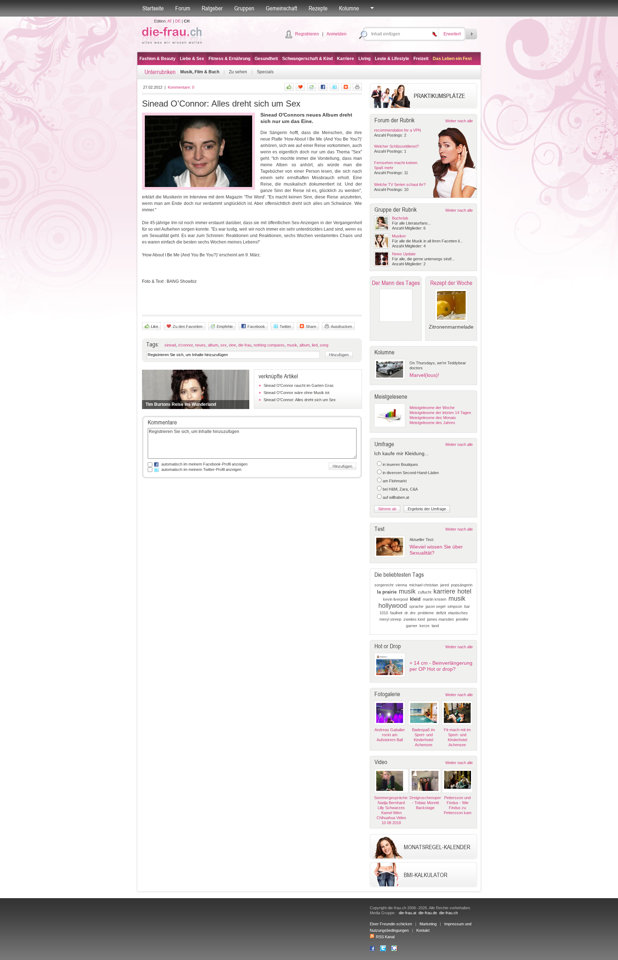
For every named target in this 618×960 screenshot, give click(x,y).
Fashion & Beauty (157, 58)
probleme (426, 613)
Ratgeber (212, 8)
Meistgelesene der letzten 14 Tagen (440, 412)
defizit (441, 613)
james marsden (440, 619)
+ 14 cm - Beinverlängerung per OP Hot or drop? (440, 666)
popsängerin (461, 585)
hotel (464, 591)
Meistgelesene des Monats (432, 417)
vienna (401, 585)
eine (232, 345)
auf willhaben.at (396, 497)
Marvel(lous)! (424, 375)
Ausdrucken (341, 326)
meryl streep (390, 619)
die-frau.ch (448, 913)
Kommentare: (181, 87)
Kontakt (423, 930)
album (213, 345)
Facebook (256, 326)
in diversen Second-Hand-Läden (411, 473)
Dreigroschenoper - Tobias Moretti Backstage (425, 803)
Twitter (285, 326)
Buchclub (400, 218)
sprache (416, 606)
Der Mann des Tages (396, 282)
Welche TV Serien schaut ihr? (400, 184)
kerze (425, 626)
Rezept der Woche (451, 282)
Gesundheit (266, 58)
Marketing (428, 924)
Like (154, 326)
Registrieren (307, 33)
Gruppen (244, 8)
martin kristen (434, 599)
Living (364, 58)
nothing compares (269, 345)
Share (311, 326)
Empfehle (225, 326)
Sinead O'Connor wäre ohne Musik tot (296, 392)
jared (444, 585)
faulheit (396, 613)
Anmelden (337, 33)
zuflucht (424, 592)
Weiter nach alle (459, 121)
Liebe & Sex (192, 58)
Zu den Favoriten (187, 326)
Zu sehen (238, 71)
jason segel (435, 606)
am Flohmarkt (395, 481)
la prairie (387, 592)
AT (169, 21)
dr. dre (410, 613)
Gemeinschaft (281, 8)
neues (200, 345)
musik (292, 345)
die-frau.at (407, 913)
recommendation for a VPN (397, 130)
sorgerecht (383, 585)
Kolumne (349, 8)
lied (315, 345)
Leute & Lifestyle (392, 58)
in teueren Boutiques (400, 464)
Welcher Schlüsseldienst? (396, 146)
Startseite (153, 8)
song (324, 345)
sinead (170, 345)
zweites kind (414, 619)
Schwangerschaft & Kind (307, 58)
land (435, 626)
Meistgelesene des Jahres (432, 422)
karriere (444, 591)
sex (223, 345)
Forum (182, 8)
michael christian (423, 585)
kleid (415, 599)
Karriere (345, 58)
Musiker (399, 236)
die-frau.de (427, 913)
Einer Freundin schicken (391, 924)
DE (178, 21)
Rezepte (318, 8)
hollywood (392, 605)
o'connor (185, 345)
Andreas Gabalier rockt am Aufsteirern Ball (389, 735)
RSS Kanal (385, 937)
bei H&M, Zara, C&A (400, 489)
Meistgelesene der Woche (432, 407)
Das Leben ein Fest (452, 58)
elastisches (458, 613)
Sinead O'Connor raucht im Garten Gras (299, 385)
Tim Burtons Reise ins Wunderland (181, 404)
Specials (265, 71)
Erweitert (452, 33)
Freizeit (420, 58)
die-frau (244, 345)
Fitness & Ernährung (229, 58)
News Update (404, 254)
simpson (454, 606)
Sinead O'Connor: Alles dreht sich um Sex (300, 400)
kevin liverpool (395, 599)
